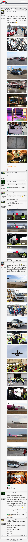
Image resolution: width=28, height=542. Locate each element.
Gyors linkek (1, 3)
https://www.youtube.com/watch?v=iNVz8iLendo (12, 233)
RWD (1, 521)
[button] (24, 9)
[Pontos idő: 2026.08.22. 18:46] (26, 6)
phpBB (8, 539)
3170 (4, 15)
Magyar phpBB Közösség (15, 540)
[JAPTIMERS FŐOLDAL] (4, 1)
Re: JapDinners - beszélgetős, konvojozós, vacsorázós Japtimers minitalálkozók (12, 11)
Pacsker (2, 265)
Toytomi (10, 202)
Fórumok (3, 3)
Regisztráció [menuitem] (27, 3)
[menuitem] (24, 3)
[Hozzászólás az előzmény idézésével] (25, 10)
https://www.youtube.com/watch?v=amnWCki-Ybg (12, 208)
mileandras (2, 174)
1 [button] (24, 535)
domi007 (10, 493)
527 (4, 185)
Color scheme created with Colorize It (19, 539)
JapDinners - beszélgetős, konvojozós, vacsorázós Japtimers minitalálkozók (14, 8)
